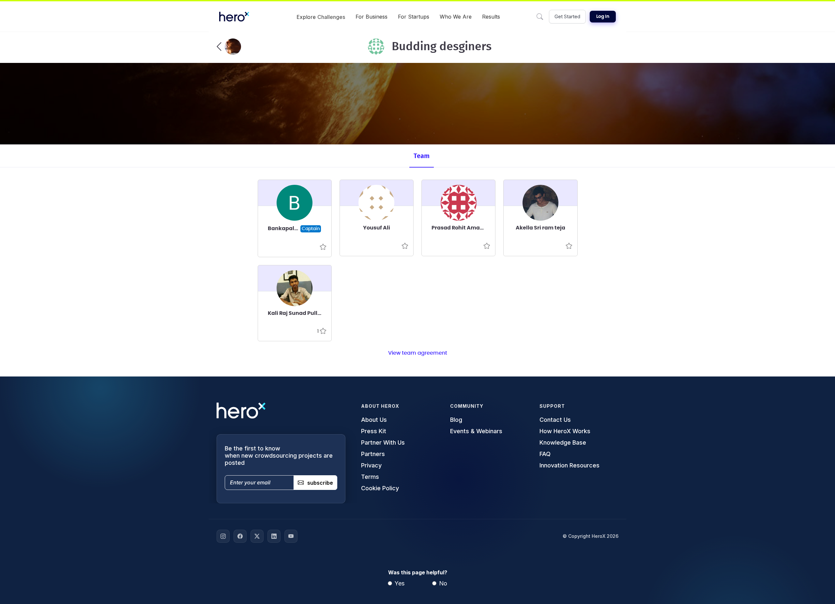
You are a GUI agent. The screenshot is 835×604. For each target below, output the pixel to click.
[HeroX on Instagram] (223, 536)
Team (422, 156)
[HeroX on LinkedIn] (274, 536)
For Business (371, 16)
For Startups (413, 16)
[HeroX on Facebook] (240, 536)
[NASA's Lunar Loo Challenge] (229, 47)
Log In (602, 16)
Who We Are (456, 16)
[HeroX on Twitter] (257, 536)
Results (491, 16)
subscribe (320, 482)
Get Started (567, 16)
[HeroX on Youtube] (290, 536)
